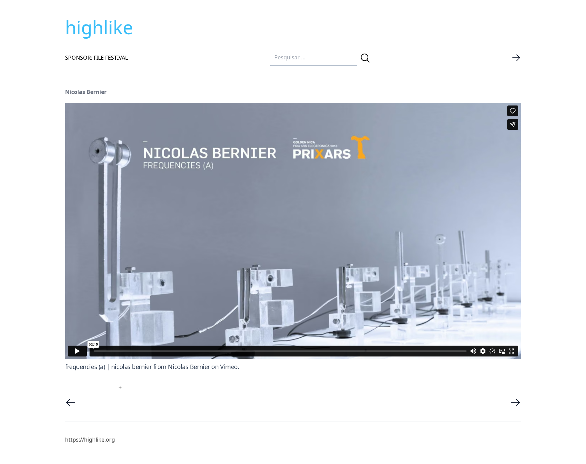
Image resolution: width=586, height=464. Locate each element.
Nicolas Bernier (189, 367)
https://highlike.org (90, 439)
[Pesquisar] (365, 58)
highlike (99, 27)
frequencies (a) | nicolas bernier (108, 367)
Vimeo (229, 367)
